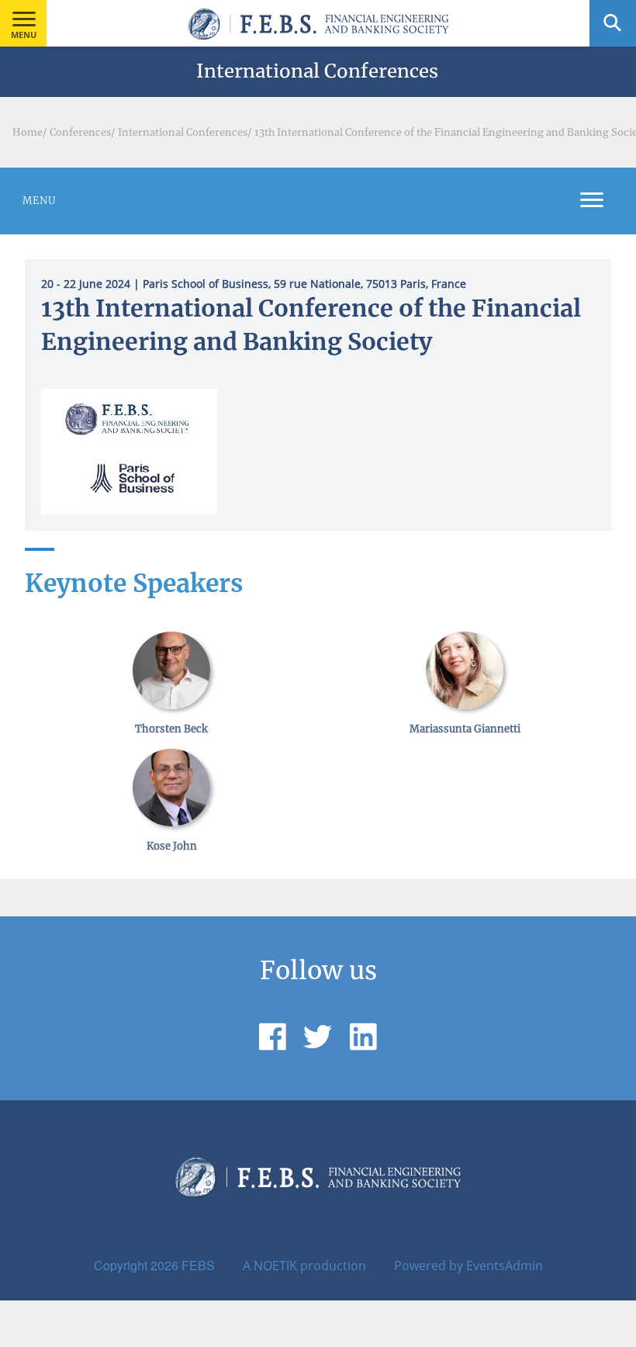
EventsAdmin (504, 1265)
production (333, 1265)
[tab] (318, 201)
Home (27, 132)
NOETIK (275, 1265)
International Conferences (182, 132)
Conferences (80, 132)
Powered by (428, 1265)
